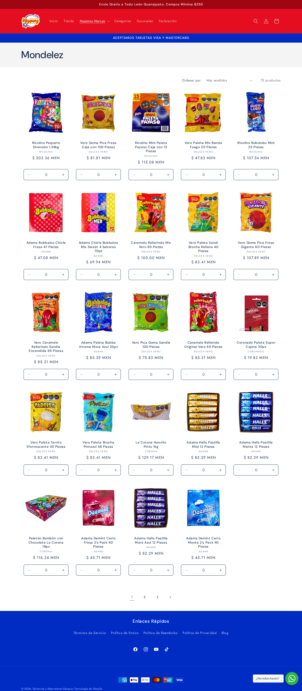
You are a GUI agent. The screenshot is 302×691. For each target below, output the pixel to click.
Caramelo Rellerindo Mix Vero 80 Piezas (151, 245)
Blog (225, 632)
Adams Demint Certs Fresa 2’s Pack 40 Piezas (98, 542)
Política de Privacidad (200, 632)
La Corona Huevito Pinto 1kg (151, 444)
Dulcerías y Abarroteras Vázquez (53, 689)
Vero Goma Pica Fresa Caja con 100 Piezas (98, 145)
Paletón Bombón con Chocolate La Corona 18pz (46, 542)
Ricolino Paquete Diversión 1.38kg (46, 145)
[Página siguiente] (170, 597)
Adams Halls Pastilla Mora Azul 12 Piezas (151, 540)
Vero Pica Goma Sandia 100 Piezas (151, 345)
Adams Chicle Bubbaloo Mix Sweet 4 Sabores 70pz (98, 247)
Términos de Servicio (90, 632)
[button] (94, 21)
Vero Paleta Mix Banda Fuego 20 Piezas (203, 145)
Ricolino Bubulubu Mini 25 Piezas (256, 145)
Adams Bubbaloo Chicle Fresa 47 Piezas (46, 245)
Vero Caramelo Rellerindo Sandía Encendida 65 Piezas (46, 347)
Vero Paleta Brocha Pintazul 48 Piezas (98, 444)
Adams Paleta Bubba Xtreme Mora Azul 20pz (98, 345)
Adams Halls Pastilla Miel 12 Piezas (203, 444)
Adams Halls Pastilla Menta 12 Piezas (256, 444)
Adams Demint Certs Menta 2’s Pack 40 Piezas (203, 542)
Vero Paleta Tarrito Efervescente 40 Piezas (46, 444)
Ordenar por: (192, 80)
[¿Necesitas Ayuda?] (291, 678)
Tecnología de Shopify (88, 689)
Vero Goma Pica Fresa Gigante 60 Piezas (256, 245)
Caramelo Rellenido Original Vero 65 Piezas (204, 345)
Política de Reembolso (160, 632)
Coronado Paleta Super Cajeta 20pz (256, 345)
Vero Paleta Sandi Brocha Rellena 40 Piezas (203, 247)
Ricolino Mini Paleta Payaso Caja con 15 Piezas (151, 147)
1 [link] (132, 597)
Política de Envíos (124, 632)
